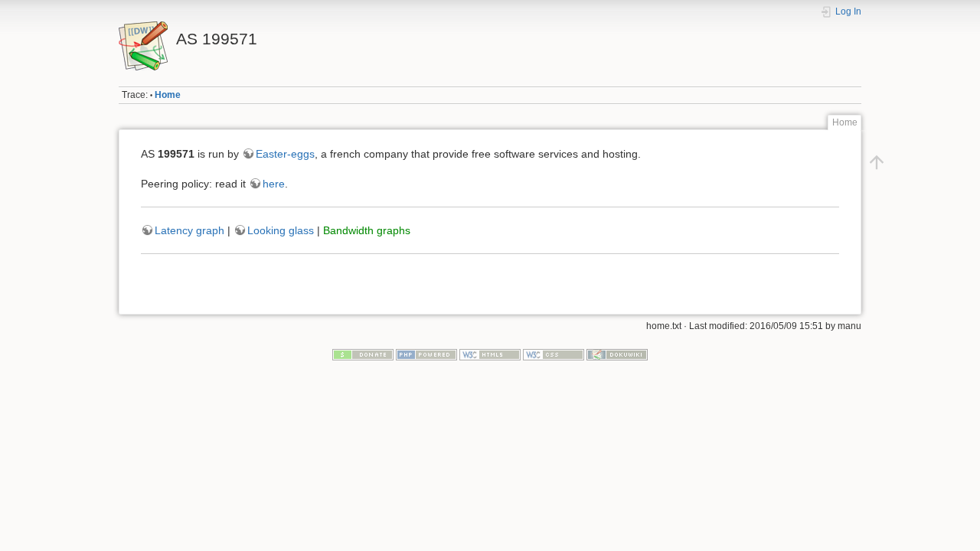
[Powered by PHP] (426, 354)
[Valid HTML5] (490, 354)
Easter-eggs (285, 154)
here (274, 184)
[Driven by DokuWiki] (617, 354)
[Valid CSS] (553, 354)
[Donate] (363, 354)
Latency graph (189, 230)
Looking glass (280, 230)
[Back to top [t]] (876, 162)
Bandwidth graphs (366, 230)
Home (168, 95)
